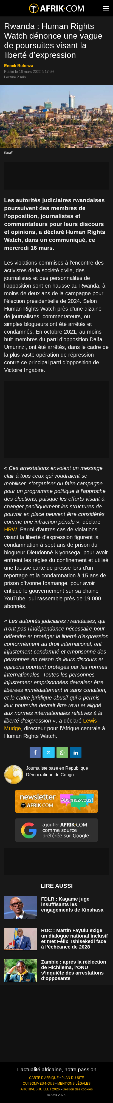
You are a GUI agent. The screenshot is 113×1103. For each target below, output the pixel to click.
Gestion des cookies (78, 1089)
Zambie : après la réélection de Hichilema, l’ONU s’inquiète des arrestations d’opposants (73, 970)
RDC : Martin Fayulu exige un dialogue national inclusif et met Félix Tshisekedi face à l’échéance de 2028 (74, 939)
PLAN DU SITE (72, 1078)
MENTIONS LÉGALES (74, 1083)
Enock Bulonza (18, 65)
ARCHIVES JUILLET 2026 (40, 1089)
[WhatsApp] (62, 752)
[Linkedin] (75, 752)
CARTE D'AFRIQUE (44, 1078)
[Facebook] (35, 752)
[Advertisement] (56, 176)
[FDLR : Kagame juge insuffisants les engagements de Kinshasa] (20, 907)
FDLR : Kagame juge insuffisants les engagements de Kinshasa (72, 904)
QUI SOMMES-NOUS (39, 1083)
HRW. (12, 529)
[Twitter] (49, 752)
